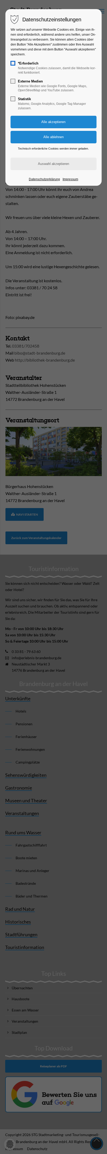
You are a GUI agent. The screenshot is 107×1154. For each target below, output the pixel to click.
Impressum (70, 179)
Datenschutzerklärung (44, 179)
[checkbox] (13, 63)
